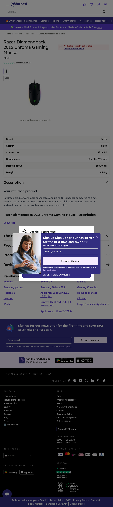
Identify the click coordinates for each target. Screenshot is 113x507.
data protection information (74, 250)
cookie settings (30, 250)
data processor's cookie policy (60, 253)
